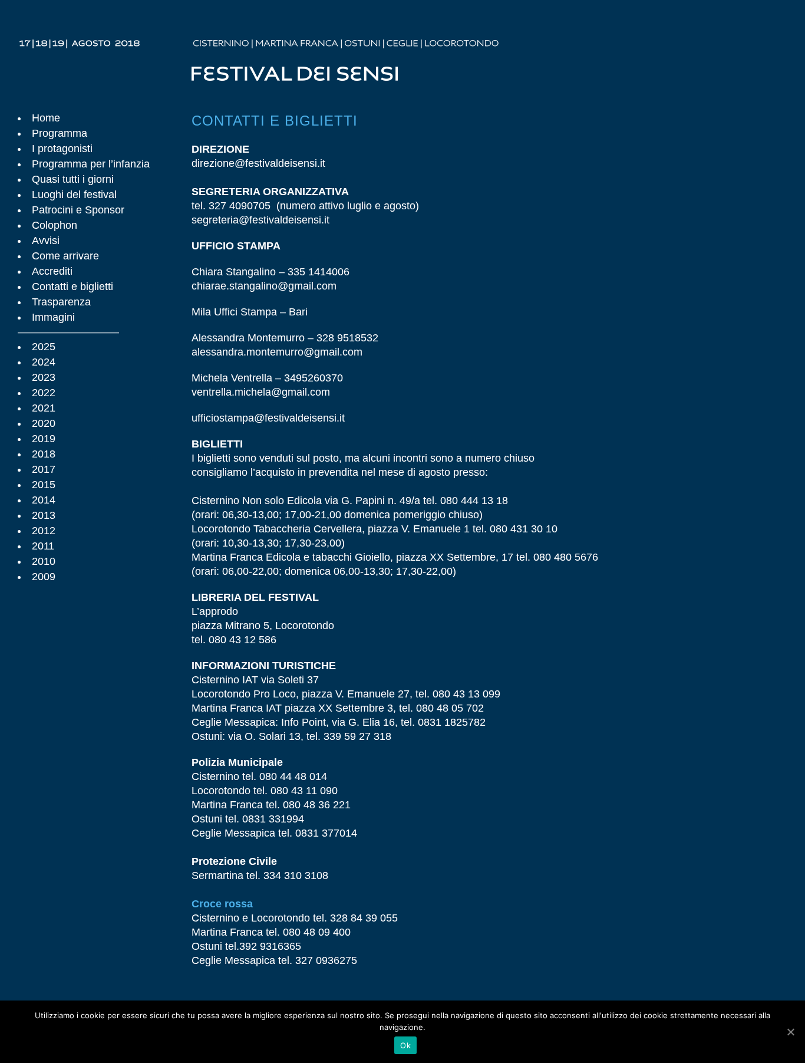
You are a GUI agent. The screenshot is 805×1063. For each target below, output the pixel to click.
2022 (43, 393)
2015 (43, 485)
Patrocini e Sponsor (78, 210)
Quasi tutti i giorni (73, 179)
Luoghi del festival (74, 194)
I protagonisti (62, 148)
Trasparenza (61, 302)
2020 (43, 423)
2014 (43, 500)
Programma (59, 133)
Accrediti (52, 271)
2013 (43, 515)
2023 (43, 377)
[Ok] (790, 1032)
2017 (43, 469)
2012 (43, 531)
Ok (405, 1045)
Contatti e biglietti (72, 286)
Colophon (54, 225)
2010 (43, 561)
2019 (43, 439)
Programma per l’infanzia (91, 164)
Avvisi (46, 240)
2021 (43, 408)
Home (46, 118)
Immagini (53, 317)
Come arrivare (65, 256)
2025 (43, 347)
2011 (43, 546)
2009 (43, 576)
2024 (43, 362)
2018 (43, 454)
